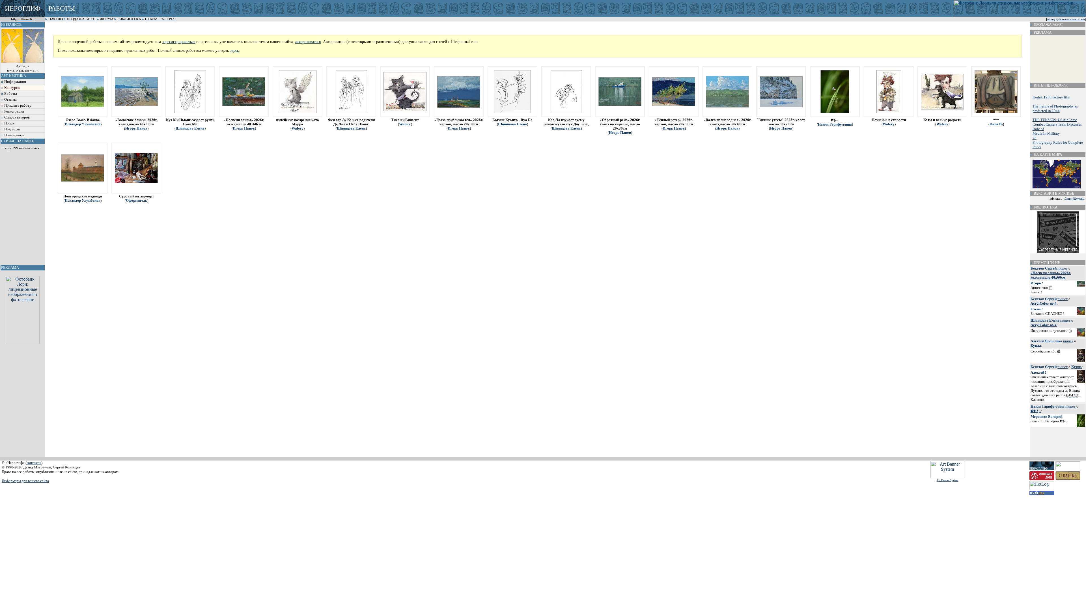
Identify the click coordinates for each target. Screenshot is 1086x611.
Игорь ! (1037, 283)
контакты (34, 463)
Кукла (1036, 345)
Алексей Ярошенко (1046, 341)
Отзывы (10, 100)
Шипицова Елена (190, 128)
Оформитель (136, 201)
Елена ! (1037, 309)
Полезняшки (14, 135)
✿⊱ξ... (1036, 411)
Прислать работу (17, 105)
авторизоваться (308, 41)
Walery (297, 128)
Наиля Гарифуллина (835, 124)
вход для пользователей (1066, 19)
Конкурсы (12, 88)
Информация (15, 82)
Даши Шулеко (1074, 198)
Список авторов (17, 117)
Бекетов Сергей (1044, 268)
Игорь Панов (136, 128)
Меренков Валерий (1046, 416)
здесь (234, 50)
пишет (1062, 268)
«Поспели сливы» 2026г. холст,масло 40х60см (1051, 275)
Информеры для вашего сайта (25, 481)
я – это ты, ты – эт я (22, 68)
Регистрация (14, 111)
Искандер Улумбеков (82, 124)
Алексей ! (1038, 372)
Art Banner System (947, 480)
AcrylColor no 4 (1044, 303)
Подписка (12, 129)
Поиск (9, 123)
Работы (10, 94)
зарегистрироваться (178, 41)
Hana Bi (996, 124)
